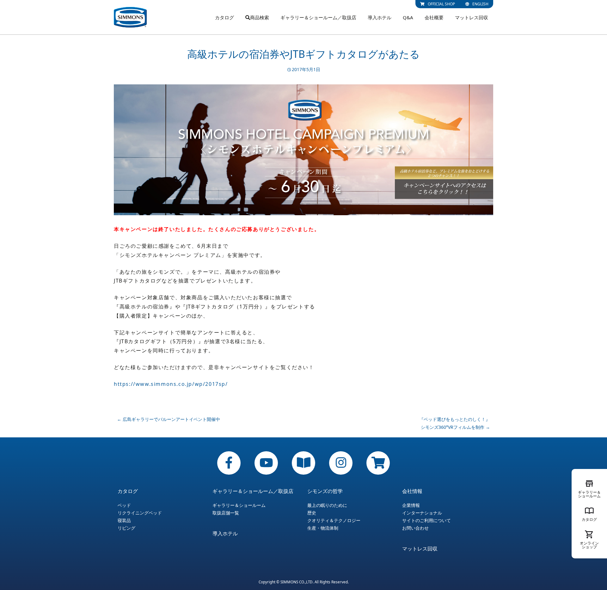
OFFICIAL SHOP (441, 4)
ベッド (124, 505)
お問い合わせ (415, 528)
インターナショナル (422, 513)
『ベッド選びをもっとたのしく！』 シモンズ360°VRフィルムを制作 (454, 423)
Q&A (408, 17)
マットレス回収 (471, 17)
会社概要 (434, 17)
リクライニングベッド (140, 513)
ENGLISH (480, 4)
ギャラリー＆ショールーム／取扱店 (318, 17)
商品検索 (259, 17)
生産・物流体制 (322, 528)
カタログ (224, 17)
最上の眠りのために (327, 505)
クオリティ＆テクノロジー (333, 520)
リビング (126, 528)
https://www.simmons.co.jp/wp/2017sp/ (171, 383)
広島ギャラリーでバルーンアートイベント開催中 (168, 419)
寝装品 (124, 520)
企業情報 (411, 505)
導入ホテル (379, 17)
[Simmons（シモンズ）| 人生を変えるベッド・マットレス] (130, 17)
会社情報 (412, 491)
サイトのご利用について (426, 520)
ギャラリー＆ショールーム (239, 505)
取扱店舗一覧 (225, 513)
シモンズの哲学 (325, 491)
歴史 (311, 513)
